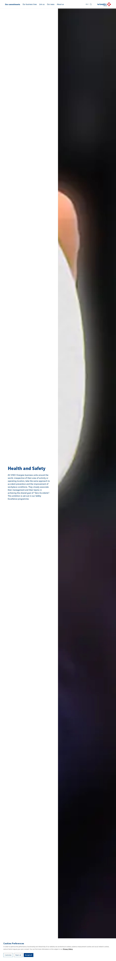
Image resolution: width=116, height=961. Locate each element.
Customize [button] (8, 955)
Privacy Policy (68, 949)
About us (60, 4)
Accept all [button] (28, 955)
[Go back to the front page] (104, 4)
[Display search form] (90, 4)
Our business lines (30, 4)
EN (87, 4)
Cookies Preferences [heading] (13, 943)
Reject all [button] (18, 955)
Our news (50, 4)
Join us (42, 4)
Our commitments (12, 4)
